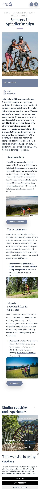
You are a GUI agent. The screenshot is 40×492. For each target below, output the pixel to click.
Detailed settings (20, 487)
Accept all (20, 478)
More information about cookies (24, 473)
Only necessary (20, 483)
